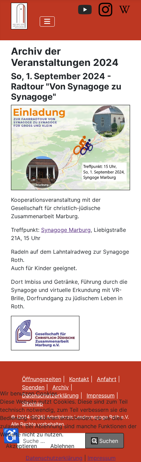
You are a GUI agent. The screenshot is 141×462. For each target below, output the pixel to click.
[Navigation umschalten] (47, 21)
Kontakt (79, 379)
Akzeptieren (21, 446)
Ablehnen (62, 446)
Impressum (102, 457)
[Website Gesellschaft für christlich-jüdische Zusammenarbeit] (45, 332)
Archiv (60, 387)
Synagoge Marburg (66, 229)
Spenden (33, 387)
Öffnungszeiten (41, 379)
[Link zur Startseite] (19, 15)
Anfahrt (106, 379)
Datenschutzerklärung (54, 457)
